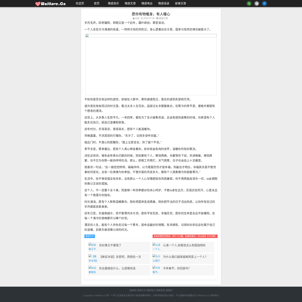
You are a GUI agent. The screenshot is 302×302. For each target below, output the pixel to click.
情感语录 (163, 3)
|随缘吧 (133, 290)
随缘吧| (169, 290)
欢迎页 (80, 3)
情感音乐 (113, 3)
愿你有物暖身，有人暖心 (151, 14)
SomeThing (52, 3)
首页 (96, 3)
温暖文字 (100, 236)
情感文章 (130, 3)
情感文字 (89, 236)
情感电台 (147, 3)
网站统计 (215, 295)
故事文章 (180, 3)
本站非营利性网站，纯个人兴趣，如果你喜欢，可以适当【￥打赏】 (185, 236)
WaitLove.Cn (204, 295)
